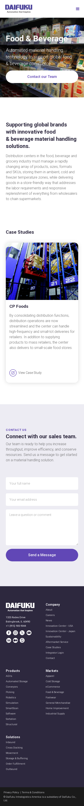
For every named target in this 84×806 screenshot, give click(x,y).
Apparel (50, 676)
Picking (10, 692)
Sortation (11, 719)
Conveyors (12, 686)
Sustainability (53, 636)
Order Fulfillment (15, 763)
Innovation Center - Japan (60, 631)
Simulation (12, 702)
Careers (50, 615)
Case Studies (53, 647)
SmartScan (12, 708)
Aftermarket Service (57, 642)
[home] (19, 9)
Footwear (51, 697)
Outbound (11, 769)
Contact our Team (42, 77)
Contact (50, 658)
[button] (77, 9)
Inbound (10, 742)
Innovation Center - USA (59, 625)
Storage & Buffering (17, 758)
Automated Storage (17, 681)
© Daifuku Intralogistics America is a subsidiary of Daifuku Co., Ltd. (40, 798)
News (49, 620)
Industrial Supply (55, 713)
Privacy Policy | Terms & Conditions (24, 792)
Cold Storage (53, 681)
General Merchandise (58, 702)
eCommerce (53, 686)
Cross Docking (14, 747)
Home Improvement (57, 708)
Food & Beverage (55, 692)
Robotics (11, 697)
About (49, 609)
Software (11, 713)
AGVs (9, 676)
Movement (12, 753)
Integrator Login (55, 652)
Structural (11, 724)
